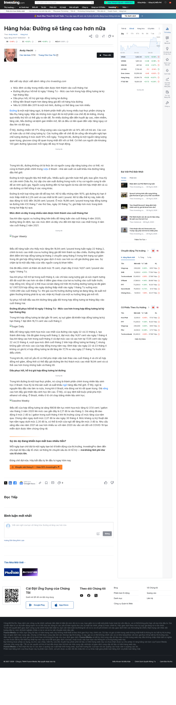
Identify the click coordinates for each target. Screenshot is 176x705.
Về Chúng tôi (152, 588)
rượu (45, 169)
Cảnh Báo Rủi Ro (166, 661)
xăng (105, 388)
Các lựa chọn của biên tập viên (40, 11)
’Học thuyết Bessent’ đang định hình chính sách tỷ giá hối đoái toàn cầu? (142, 206)
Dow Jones (125, 73)
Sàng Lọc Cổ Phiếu (98, 7)
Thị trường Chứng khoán (86, 11)
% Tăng (141, 257)
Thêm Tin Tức (139, 240)
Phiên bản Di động (121, 593)
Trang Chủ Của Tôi (47, 55)
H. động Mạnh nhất (128, 257)
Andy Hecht (26, 50)
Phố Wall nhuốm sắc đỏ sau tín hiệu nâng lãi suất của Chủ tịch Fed (144, 218)
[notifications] (165, 2)
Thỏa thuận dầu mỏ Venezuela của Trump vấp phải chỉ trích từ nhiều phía (143, 230)
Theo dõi (107, 55)
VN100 (123, 61)
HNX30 (124, 65)
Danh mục (118, 598)
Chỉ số (131, 29)
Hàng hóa (140, 29)
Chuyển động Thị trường (133, 250)
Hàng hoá (122, 11)
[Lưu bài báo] (97, 36)
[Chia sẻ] (90, 36)
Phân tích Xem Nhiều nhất (15, 11)
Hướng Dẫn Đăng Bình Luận (14, 540)
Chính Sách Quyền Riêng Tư (145, 661)
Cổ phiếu (151, 29)
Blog (116, 588)
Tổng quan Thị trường (60, 11)
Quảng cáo (151, 593)
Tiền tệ (72, 11)
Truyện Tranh (112, 11)
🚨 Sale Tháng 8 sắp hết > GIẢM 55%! (119, 2)
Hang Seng (125, 77)
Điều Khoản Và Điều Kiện (121, 661)
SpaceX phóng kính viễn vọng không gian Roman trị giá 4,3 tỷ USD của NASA (144, 194)
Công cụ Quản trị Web (123, 603)
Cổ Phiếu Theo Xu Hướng (133, 307)
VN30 (123, 57)
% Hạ (149, 257)
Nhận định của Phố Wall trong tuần (142, 184)
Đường (13, 110)
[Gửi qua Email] (52, 482)
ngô (65, 385)
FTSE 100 (124, 82)
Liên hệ (150, 598)
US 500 (124, 69)
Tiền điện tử (101, 11)
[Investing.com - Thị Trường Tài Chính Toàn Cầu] (14, 2)
